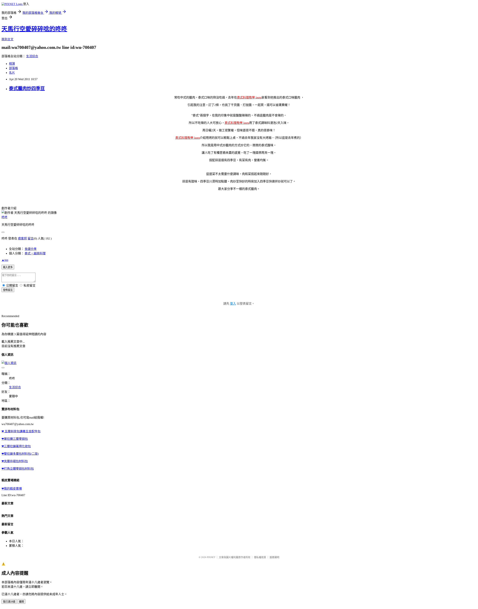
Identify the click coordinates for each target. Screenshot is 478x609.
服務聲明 (274, 557)
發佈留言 (8, 290)
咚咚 (4, 217)
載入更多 (8, 267)
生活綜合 (32, 56)
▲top (4, 260)
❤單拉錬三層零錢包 (14, 438)
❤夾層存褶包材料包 (14, 461)
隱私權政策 (260, 557)
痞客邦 (22, 238)
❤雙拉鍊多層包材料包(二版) (20, 453)
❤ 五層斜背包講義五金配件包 (21, 431)
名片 (12, 72)
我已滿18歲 (9, 601)
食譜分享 (31, 249)
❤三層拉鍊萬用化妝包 (16, 446)
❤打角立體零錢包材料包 (17, 468)
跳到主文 (7, 39)
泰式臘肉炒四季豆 (27, 88)
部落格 (13, 68)
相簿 (12, 63)
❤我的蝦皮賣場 (11, 488)
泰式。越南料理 (35, 253)
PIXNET (211, 557)
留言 (31, 238)
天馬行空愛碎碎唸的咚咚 (34, 29)
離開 (21, 601)
